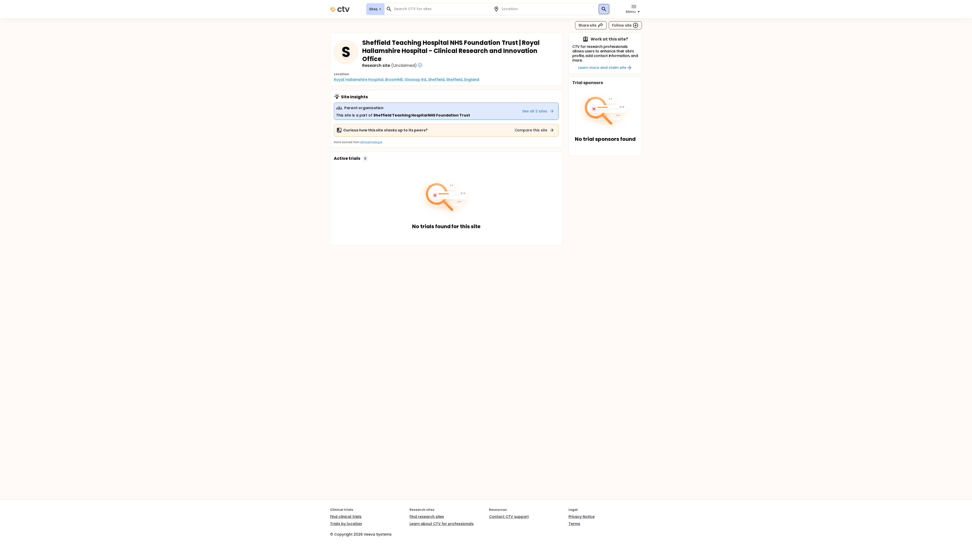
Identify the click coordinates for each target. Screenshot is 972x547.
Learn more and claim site (602, 67)
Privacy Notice (582, 516)
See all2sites (534, 111)
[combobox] (440, 9)
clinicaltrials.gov (371, 142)
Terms (574, 523)
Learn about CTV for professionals (442, 523)
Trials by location (346, 523)
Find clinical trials (345, 516)
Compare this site (531, 130)
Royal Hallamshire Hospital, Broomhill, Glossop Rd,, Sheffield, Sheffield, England (406, 79)
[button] (365, 158)
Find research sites (427, 516)
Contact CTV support (509, 516)
